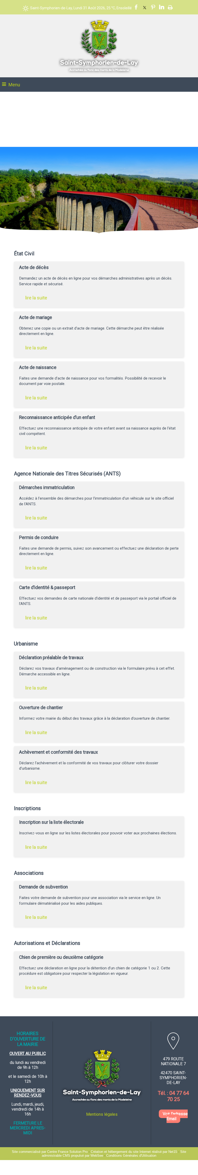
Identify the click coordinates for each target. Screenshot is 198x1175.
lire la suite (36, 297)
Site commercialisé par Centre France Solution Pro (50, 1152)
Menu (14, 84)
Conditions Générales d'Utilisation (131, 1155)
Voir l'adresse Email (175, 1116)
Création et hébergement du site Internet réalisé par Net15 (134, 1152)
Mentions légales (102, 1114)
